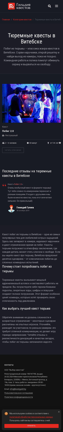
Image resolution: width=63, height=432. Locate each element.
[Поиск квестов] (49, 6)
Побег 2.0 (8, 131)
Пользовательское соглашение (18, 393)
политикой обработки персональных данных (31, 417)
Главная (6, 19)
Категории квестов (22, 19)
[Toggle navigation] (56, 6)
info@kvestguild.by (18, 389)
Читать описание (13, 150)
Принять (31, 426)
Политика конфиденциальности (18, 397)
